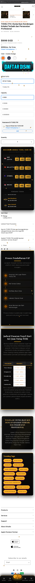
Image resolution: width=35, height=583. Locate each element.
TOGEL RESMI (21, 473)
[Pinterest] (8, 249)
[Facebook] (2, 249)
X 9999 (4, 103)
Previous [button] (1, 2)
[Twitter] (5, 249)
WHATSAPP (25, 580)
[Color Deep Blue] (9, 58)
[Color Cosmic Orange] (3, 58)
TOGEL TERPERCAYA (10, 469)
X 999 (4, 97)
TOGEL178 (5, 87)
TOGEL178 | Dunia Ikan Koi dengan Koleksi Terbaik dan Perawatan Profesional (17, 2)
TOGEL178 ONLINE (10, 491)
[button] (2, 7)
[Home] (17, 6)
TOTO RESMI (20, 478)
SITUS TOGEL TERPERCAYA (12, 482)
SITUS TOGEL (7, 81)
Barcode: (12, 31)
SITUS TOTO (22, 491)
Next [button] (33, 2)
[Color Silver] (15, 58)
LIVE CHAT (31, 580)
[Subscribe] (28, 562)
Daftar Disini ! (25, 2)
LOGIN (9, 580)
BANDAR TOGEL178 (23, 487)
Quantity (4, 137)
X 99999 (5, 109)
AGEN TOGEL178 (9, 487)
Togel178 (7, 432)
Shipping (9, 42)
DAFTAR (17, 577)
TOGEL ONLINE (18, 465)
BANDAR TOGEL (9, 473)
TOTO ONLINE (9, 478)
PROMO (4, 580)
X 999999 (5, 114)
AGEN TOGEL (23, 469)
